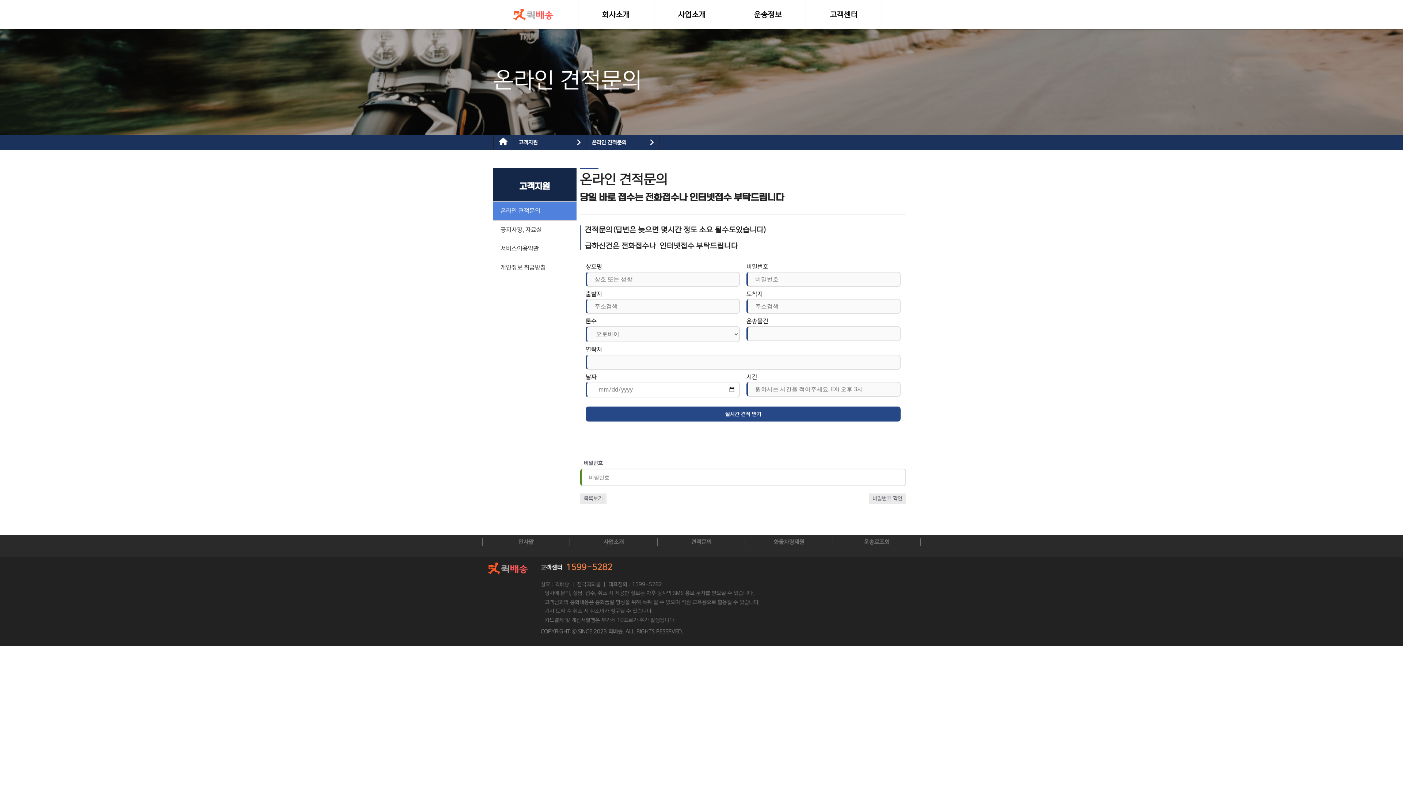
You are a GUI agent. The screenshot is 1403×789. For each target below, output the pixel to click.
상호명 (594, 266)
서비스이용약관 (520, 248)
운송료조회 (877, 542)
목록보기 (593, 499)
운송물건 (757, 321)
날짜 (591, 377)
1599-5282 (589, 567)
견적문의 (701, 542)
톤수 (591, 321)
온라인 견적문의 (609, 142)
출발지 (594, 294)
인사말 (526, 542)
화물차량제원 (789, 542)
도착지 (754, 294)
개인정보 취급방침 (523, 267)
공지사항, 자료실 (521, 229)
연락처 (594, 349)
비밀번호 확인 (887, 499)
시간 (751, 377)
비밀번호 (757, 266)
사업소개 (614, 542)
